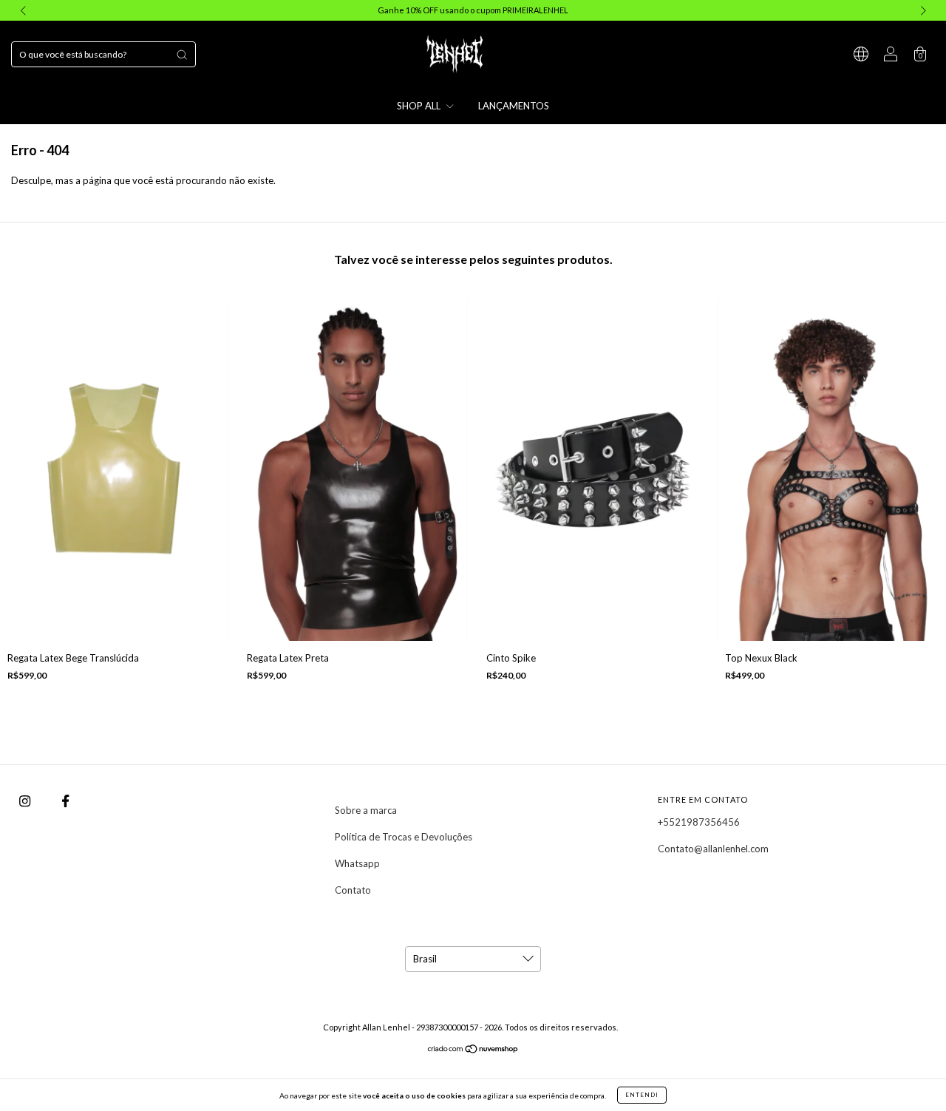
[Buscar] (181, 54)
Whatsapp (357, 863)
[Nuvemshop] (473, 1050)
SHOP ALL (420, 106)
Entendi (642, 1094)
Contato (353, 890)
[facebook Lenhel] (65, 800)
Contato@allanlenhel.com (713, 849)
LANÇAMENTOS (513, 106)
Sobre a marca (366, 810)
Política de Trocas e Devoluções (403, 837)
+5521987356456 (699, 822)
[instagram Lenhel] (26, 800)
